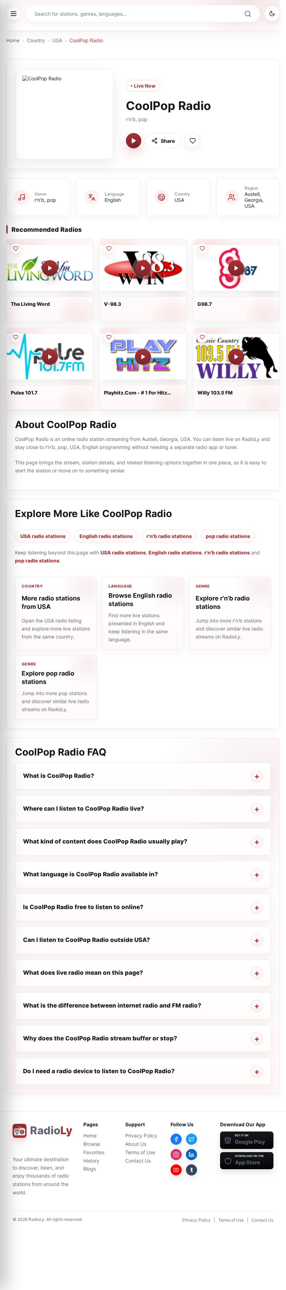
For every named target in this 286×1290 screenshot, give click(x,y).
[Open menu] (13, 13)
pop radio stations (228, 536)
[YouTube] (176, 1169)
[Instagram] (176, 1154)
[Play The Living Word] (50, 268)
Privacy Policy (141, 1135)
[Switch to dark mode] (272, 13)
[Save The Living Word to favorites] (15, 248)
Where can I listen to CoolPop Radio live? (83, 808)
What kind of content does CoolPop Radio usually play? (105, 841)
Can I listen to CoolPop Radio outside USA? (86, 939)
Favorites (93, 1152)
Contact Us (138, 1161)
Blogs (89, 1169)
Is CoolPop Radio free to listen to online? (83, 907)
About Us (135, 1144)
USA (57, 40)
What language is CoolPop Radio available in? (90, 874)
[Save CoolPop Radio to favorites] (192, 140)
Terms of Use (140, 1152)
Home (13, 40)
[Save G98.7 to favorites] (202, 248)
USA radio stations (43, 536)
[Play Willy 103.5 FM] (236, 357)
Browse (91, 1144)
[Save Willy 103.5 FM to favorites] (202, 337)
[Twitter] (191, 1139)
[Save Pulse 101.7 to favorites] (15, 337)
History (91, 1161)
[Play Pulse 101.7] (50, 357)
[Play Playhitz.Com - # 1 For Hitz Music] (143, 357)
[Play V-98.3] (143, 268)
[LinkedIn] (191, 1154)
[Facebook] (176, 1139)
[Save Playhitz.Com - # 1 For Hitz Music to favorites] (108, 337)
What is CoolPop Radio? (58, 775)
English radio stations (106, 536)
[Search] (248, 14)
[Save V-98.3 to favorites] (108, 248)
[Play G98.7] (236, 268)
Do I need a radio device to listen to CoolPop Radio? (99, 1071)
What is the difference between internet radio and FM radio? (112, 1005)
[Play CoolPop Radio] (133, 140)
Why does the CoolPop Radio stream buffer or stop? (100, 1038)
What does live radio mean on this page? (83, 972)
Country (36, 40)
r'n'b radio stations (169, 536)
